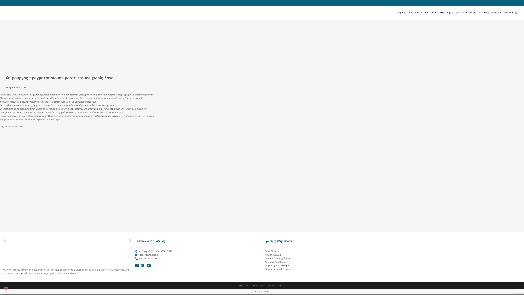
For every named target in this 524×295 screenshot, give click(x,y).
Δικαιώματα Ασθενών (276, 262)
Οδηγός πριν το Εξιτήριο (277, 265)
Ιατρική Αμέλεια (273, 255)
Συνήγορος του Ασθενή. (261, 285)
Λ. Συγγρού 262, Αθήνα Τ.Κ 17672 (155, 251)
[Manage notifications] (6, 289)
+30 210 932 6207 (148, 258)
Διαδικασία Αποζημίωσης (278, 258)
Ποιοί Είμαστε (272, 251)
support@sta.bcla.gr (148, 255)
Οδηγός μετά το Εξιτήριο (277, 269)
